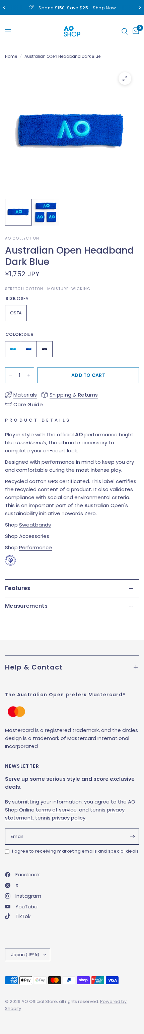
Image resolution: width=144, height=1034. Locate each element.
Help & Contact (34, 667)
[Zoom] (125, 78)
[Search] (124, 31)
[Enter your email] (132, 837)
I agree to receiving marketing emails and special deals (75, 851)
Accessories (34, 536)
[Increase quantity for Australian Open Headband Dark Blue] (29, 375)
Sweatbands (35, 524)
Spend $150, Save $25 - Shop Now (77, 8)
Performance (35, 547)
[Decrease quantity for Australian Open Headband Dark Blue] (10, 375)
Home (11, 56)
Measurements (26, 606)
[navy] (45, 349)
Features (17, 588)
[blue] (13, 349)
